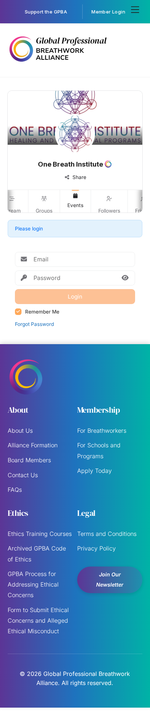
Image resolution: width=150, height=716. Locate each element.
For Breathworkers (101, 430)
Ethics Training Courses (40, 533)
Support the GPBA (46, 12)
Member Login (108, 12)
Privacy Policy (96, 548)
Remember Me (42, 312)
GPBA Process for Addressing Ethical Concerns (33, 584)
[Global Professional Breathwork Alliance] (58, 63)
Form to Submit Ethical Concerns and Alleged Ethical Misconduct (38, 620)
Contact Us (23, 475)
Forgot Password (34, 324)
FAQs (15, 489)
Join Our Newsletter (109, 579)
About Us (20, 430)
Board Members (29, 460)
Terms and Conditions (107, 533)
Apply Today (94, 470)
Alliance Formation (33, 445)
